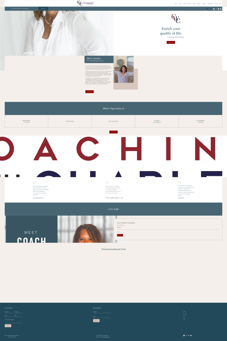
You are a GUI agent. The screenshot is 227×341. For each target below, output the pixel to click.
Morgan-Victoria (106, 337)
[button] (120, 235)
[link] (168, 223)
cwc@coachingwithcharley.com (13, 335)
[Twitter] (214, 9)
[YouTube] (221, 9)
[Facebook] (216, 9)
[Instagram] (218, 9)
